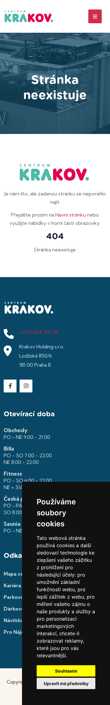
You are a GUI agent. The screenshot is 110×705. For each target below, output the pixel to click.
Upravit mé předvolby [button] (66, 683)
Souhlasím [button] (66, 670)
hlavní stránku (70, 215)
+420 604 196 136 (39, 332)
